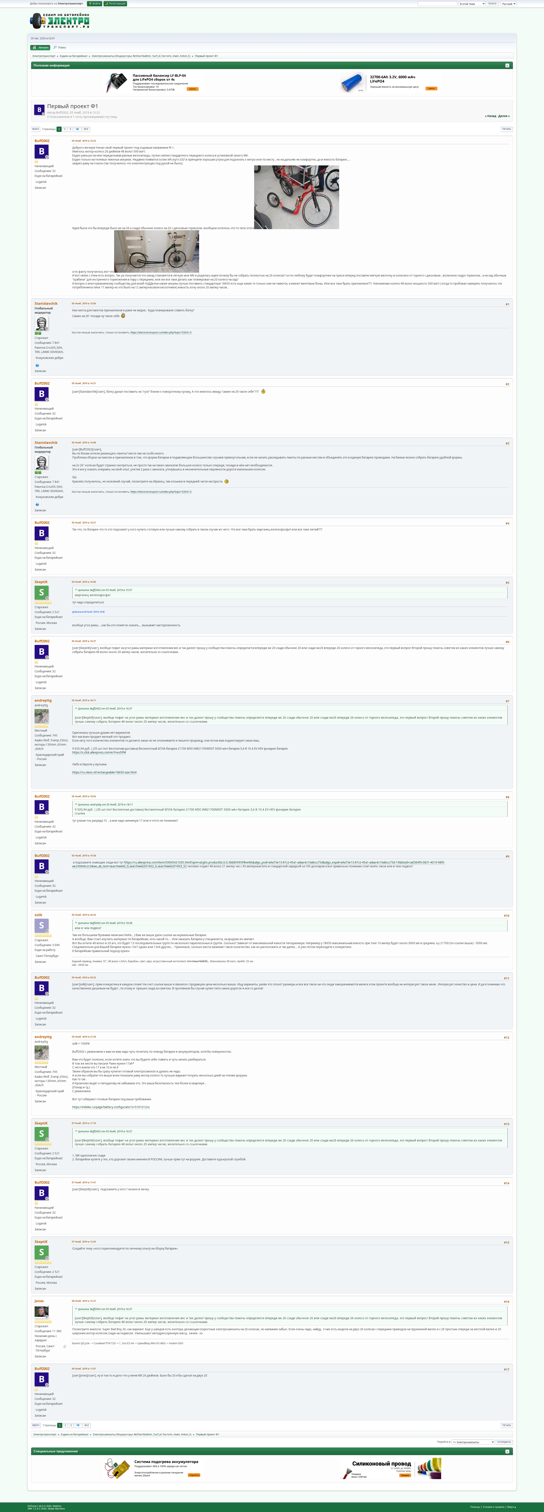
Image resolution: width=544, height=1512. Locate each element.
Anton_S (185, 56)
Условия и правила (493, 1506)
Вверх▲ (511, 1506)
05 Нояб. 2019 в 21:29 (84, 1036)
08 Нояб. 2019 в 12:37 (84, 1300)
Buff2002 (42, 140)
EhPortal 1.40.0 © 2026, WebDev (45, 1506)
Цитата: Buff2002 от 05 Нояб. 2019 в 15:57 (105, 590)
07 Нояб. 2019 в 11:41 (84, 1182)
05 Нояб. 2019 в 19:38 (84, 855)
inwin (176, 56)
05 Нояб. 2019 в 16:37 (84, 641)
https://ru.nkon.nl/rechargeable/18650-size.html (104, 772)
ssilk (38, 915)
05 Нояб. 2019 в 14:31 (84, 383)
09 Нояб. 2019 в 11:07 (84, 1368)
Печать (506, 129)
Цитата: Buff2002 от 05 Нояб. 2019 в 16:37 (105, 708)
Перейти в (443, 1442)
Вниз (35, 129)
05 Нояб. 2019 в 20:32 (84, 977)
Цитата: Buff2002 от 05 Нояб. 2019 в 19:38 (105, 923)
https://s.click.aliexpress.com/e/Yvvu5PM (99, 752)
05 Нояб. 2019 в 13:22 (84, 140)
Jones (39, 1301)
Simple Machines (56, 1508)
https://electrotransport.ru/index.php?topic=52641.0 (160, 332)
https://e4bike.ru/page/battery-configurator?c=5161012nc (111, 1107)
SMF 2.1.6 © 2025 (37, 1508)
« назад (490, 116)
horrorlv (166, 56)
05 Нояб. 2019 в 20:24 (84, 914)
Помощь (475, 1506)
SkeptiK (41, 582)
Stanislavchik (46, 303)
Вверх (36, 1425)
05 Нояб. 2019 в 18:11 (84, 700)
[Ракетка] (37, 365)
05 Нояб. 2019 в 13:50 (84, 303)
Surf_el (156, 56)
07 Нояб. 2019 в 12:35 (84, 1241)
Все (86, 129)
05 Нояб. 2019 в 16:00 (84, 581)
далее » (504, 116)
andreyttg (43, 700)
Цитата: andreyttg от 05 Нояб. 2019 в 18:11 (105, 804)
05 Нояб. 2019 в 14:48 (84, 442)
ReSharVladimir (142, 56)
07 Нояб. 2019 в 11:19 (84, 1123)
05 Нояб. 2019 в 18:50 (84, 796)
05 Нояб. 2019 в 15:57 (84, 522)
